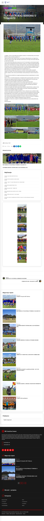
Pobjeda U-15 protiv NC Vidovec (10, 162)
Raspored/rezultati (4, 499)
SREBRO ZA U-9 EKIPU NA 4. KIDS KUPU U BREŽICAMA (28, 354)
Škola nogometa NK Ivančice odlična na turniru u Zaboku (12, 191)
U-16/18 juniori (4, 501)
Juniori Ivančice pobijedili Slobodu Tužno (10, 185)
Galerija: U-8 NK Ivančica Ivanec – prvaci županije (11, 194)
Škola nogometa (12, 513)
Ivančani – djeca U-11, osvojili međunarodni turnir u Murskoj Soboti (14, 182)
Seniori (23, 499)
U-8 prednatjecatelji (4, 505)
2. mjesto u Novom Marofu (22, 398)
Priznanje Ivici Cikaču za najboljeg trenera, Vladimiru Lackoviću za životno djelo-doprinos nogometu (19, 197)
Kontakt (7, 513)
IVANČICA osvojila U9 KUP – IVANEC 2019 (10, 188)
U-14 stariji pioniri (24, 501)
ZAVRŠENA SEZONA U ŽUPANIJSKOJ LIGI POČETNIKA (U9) (15, 167)
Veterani (23, 505)
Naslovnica (3, 513)
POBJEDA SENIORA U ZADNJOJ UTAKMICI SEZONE (27, 340)
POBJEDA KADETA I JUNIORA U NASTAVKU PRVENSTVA (29, 383)
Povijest (24, 513)
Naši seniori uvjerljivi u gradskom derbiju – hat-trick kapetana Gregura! (28, 370)
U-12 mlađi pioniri (4, 503)
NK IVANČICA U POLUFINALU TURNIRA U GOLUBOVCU (14, 164)
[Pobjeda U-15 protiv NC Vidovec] (22, 158)
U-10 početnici (24, 503)
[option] (22, 38)
